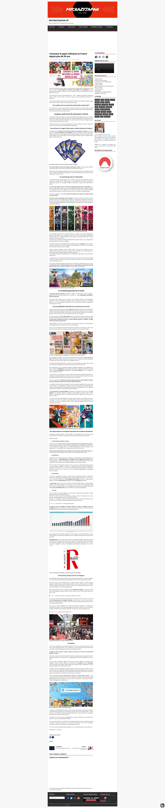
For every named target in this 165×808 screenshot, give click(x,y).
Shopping (97, 111)
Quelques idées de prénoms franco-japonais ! (104, 86)
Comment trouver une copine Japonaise (103, 81)
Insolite (71, 59)
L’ (80, 496)
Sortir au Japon (98, 90)
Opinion (74, 59)
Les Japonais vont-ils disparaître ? (64, 611)
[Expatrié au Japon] (105, 801)
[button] (50, 29)
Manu (61, 59)
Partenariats (109, 26)
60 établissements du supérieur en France (63, 469)
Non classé (101, 107)
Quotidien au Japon (105, 109)
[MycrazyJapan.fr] (82, 17)
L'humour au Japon (99, 84)
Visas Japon (107, 116)
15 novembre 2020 (54, 59)
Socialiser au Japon (99, 83)
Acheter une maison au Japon (101, 80)
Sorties (109, 111)
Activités (97, 99)
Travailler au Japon (98, 78)
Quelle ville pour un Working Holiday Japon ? (64, 503)
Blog (65, 59)
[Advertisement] (82, 41)
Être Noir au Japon (98, 87)
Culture (67, 59)
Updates (97, 116)
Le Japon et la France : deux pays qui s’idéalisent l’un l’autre (68, 595)
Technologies (98, 114)
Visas (102, 116)
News (96, 107)
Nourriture (108, 107)
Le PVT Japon (104, 104)
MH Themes (67, 805)
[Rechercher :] (57, 797)
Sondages (103, 111)
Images (102, 102)
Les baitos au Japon (99, 89)
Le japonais (97, 104)
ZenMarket (65, 677)
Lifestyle (111, 104)
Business (107, 99)
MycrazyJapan (58, 729)
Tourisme (105, 114)
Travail (111, 114)
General (97, 102)
